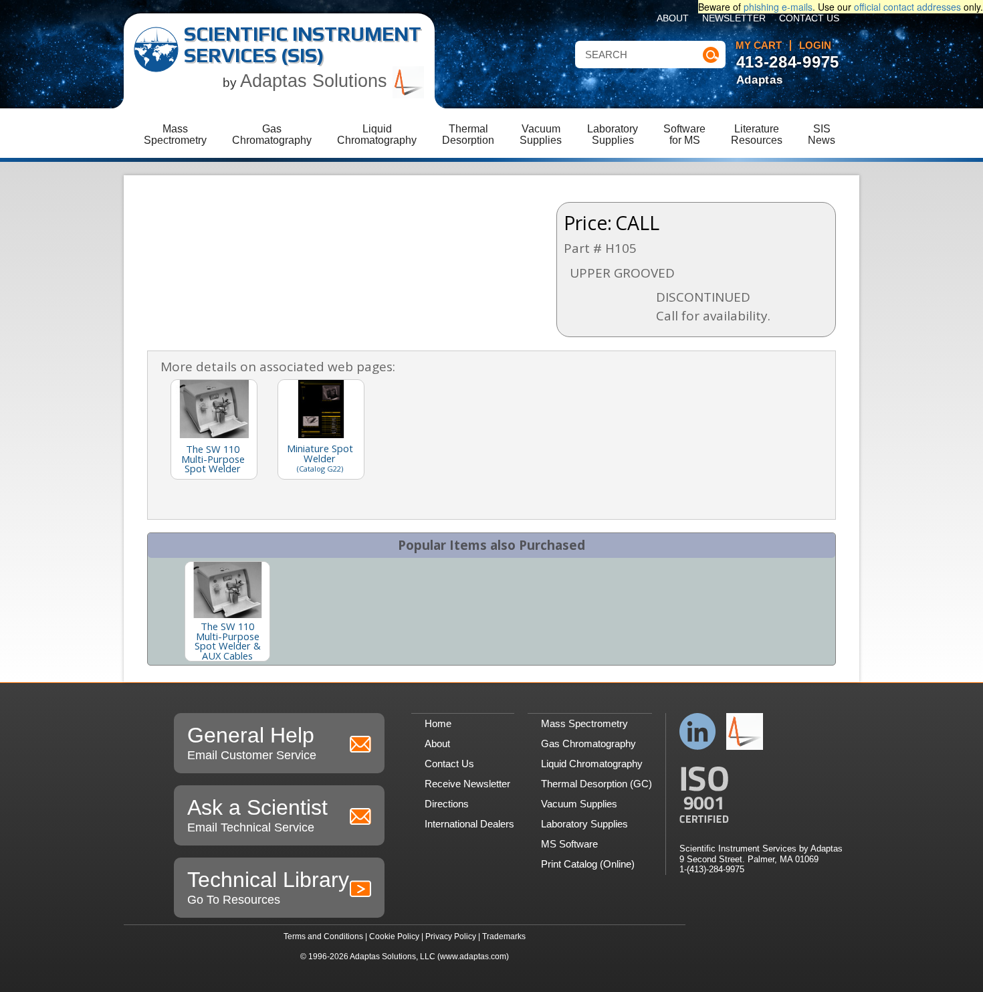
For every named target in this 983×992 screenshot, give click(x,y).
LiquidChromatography (377, 134)
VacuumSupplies (541, 134)
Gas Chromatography (588, 743)
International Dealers (469, 823)
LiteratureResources (756, 134)
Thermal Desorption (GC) (596, 783)
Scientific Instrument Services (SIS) (302, 44)
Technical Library (268, 887)
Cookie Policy (394, 936)
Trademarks (504, 936)
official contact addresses (907, 6)
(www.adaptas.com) (473, 956)
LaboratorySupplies (612, 134)
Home (438, 723)
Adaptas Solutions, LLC (392, 956)
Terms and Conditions (323, 936)
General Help (251, 742)
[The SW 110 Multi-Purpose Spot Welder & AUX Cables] (227, 590)
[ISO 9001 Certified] (761, 795)
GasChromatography (272, 134)
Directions (447, 803)
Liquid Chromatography (592, 763)
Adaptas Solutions (316, 81)
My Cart (759, 45)
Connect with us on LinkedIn (697, 731)
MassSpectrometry (175, 134)
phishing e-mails (778, 6)
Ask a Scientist (257, 814)
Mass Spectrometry (584, 723)
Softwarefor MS (684, 134)
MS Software (569, 844)
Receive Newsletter (467, 783)
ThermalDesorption (468, 134)
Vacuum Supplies (579, 803)
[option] (227, 611)
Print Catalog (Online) (588, 864)
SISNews (821, 134)
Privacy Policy (450, 936)
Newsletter (734, 18)
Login (815, 45)
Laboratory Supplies (584, 823)
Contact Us (809, 18)
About (673, 18)
